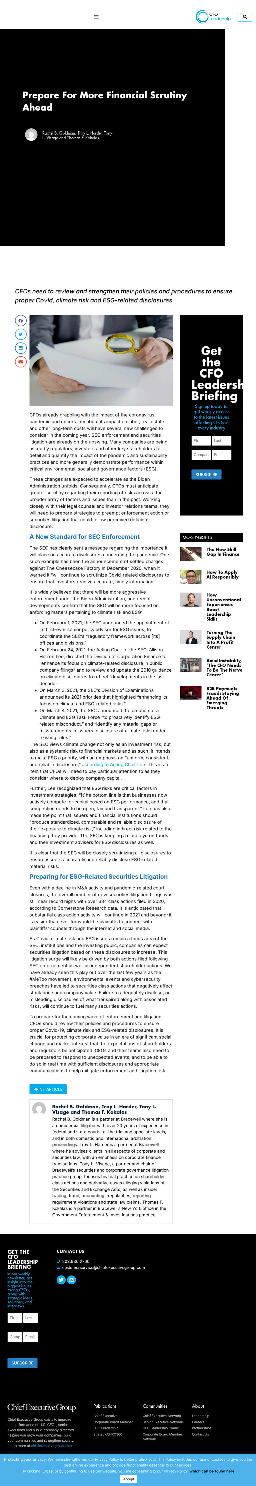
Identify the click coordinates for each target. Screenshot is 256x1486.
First (12, 1326)
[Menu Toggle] (96, 16)
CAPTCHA (18, 1348)
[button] (21, 320)
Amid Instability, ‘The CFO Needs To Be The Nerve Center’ (224, 668)
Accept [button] (128, 1479)
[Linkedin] (71, 1279)
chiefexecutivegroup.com (51, 1445)
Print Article (48, 1089)
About (198, 1406)
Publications (105, 1406)
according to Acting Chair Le (112, 764)
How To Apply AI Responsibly (222, 575)
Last (26, 1326)
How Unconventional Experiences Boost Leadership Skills (223, 607)
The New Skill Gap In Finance (223, 552)
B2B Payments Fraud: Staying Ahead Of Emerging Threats (222, 698)
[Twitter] (61, 1279)
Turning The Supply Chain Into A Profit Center (220, 640)
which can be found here (212, 1471)
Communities (155, 1406)
